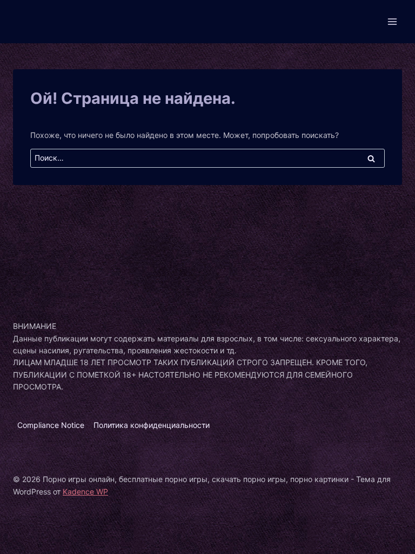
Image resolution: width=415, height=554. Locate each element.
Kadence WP (85, 491)
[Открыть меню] (392, 21)
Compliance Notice (50, 425)
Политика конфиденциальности (151, 425)
